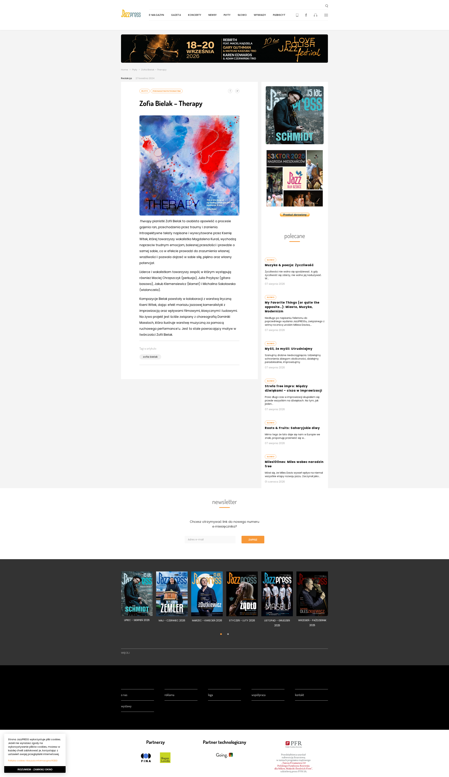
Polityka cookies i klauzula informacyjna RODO (32, 760)
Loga (210, 695)
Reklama (169, 695)
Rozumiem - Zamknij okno (35, 769)
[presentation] (135, 13)
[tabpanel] (137, 598)
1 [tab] (220, 634)
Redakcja (126, 78)
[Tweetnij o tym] (237, 91)
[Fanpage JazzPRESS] (306, 15)
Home (124, 69)
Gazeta (176, 15)
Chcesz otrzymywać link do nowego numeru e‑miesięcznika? (224, 524)
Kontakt (299, 695)
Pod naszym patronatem (167, 91)
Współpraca (259, 695)
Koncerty (194, 15)
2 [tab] (228, 634)
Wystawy (126, 706)
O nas (124, 695)
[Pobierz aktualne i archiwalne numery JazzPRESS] (297, 15)
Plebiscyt (279, 15)
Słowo (242, 15)
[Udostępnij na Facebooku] (230, 91)
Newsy (212, 15)
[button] (326, 6)
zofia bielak (150, 357)
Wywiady (260, 15)
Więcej (125, 653)
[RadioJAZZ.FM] (315, 15)
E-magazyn (156, 15)
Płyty (227, 15)
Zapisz (253, 539)
